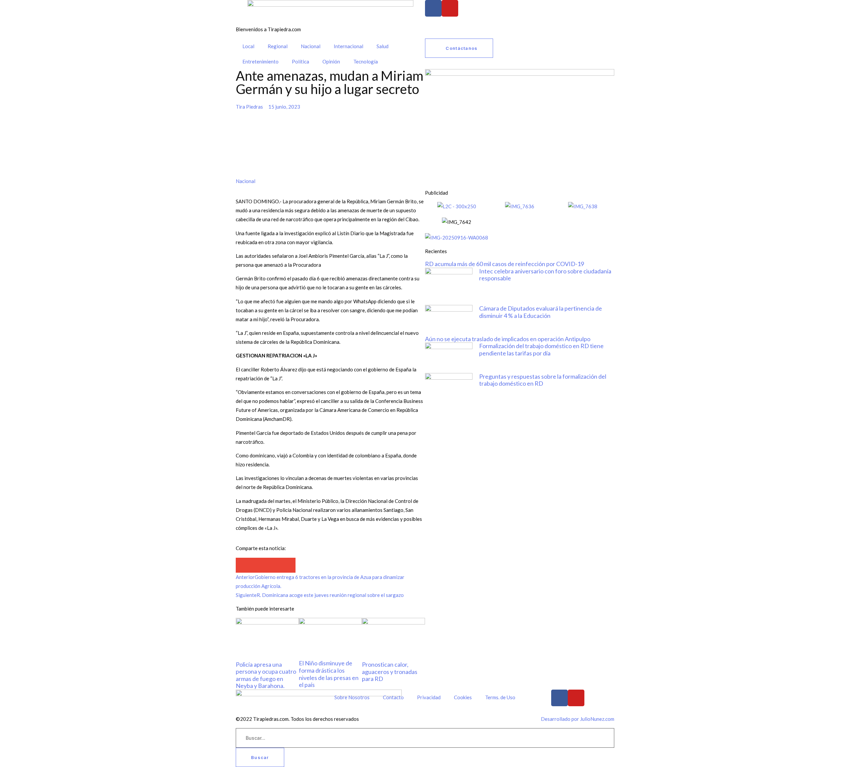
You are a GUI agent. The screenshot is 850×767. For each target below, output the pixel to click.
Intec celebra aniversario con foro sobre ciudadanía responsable (545, 274)
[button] (243, 565)
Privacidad (429, 697)
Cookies (463, 697)
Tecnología (365, 61)
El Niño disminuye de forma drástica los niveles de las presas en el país (329, 673)
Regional (278, 46)
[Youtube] (450, 8)
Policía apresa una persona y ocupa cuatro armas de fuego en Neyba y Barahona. (266, 675)
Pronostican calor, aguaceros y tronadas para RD (389, 671)
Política (300, 61)
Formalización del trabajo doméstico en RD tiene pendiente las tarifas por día (541, 349)
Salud (382, 46)
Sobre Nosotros (352, 697)
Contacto (393, 697)
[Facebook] (433, 8)
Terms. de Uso (500, 697)
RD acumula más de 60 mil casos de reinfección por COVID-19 (504, 263)
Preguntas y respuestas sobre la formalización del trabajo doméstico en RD (542, 380)
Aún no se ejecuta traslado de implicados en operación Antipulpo (507, 338)
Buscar (260, 757)
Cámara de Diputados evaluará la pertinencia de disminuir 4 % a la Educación (540, 312)
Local (248, 46)
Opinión (331, 61)
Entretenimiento (260, 61)
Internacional (348, 46)
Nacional (310, 46)
